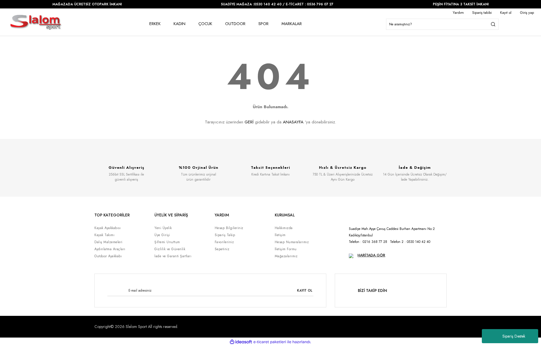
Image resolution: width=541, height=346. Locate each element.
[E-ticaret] (269, 341)
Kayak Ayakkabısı (107, 227)
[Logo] (36, 22)
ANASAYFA (293, 122)
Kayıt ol (505, 12)
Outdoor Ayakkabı (108, 256)
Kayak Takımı (104, 235)
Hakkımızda (284, 227)
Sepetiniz (222, 249)
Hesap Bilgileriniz (229, 227)
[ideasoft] (241, 342)
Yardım (458, 12)
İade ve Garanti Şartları (172, 256)
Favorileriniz (224, 242)
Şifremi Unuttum (167, 242)
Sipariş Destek (513, 336)
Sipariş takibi (482, 12)
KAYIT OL (304, 290)
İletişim (280, 235)
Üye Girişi (162, 235)
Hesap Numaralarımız (292, 242)
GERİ (249, 122)
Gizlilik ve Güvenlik (169, 249)
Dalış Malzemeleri (108, 242)
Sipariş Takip (225, 235)
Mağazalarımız (286, 256)
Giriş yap (527, 12)
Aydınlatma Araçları (109, 249)
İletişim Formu (286, 249)
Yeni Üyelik (163, 227)
